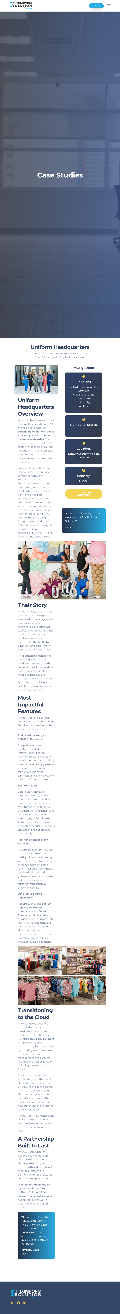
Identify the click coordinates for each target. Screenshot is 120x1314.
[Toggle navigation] (109, 5)
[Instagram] (13, 1303)
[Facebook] (18, 1303)
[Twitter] (24, 1303)
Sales (96, 6)
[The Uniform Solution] (21, 5)
